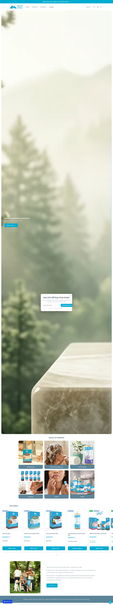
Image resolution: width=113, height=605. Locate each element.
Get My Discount (66, 305)
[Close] (70, 296)
